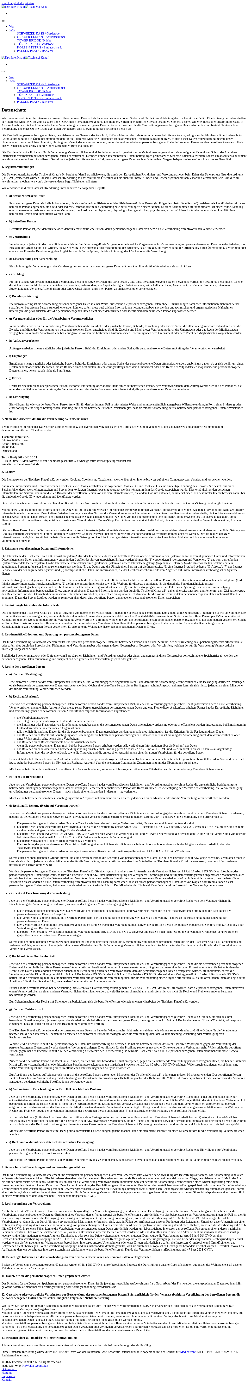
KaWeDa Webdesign (35, 1365)
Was (12, 30)
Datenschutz (9, 1369)
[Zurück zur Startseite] (25, 6)
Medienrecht (187, 1352)
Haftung (7, 1372)
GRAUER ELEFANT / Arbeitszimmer (41, 37)
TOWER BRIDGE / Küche (34, 40)
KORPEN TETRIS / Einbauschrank (39, 47)
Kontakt (6, 1379)
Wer (11, 26)
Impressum (8, 1376)
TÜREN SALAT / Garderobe (35, 44)
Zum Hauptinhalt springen (18, 3)
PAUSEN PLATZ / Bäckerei (35, 51)
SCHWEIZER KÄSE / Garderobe (38, 33)
